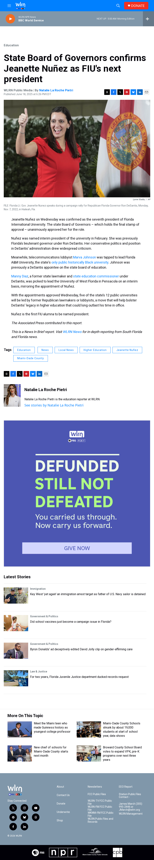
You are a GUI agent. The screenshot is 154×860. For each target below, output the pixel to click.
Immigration (38, 588)
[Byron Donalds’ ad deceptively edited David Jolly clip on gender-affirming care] (16, 651)
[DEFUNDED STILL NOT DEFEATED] (77, 493)
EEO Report (125, 786)
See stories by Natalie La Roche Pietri (54, 405)
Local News (66, 350)
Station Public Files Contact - (130, 796)
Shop (60, 820)
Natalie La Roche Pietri (56, 90)
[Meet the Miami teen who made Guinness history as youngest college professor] (20, 729)
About (60, 786)
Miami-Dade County (30, 358)
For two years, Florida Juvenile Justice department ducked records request (79, 677)
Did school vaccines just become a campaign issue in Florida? (70, 621)
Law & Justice (38, 671)
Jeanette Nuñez (127, 350)
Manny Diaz (19, 276)
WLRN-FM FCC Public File (100, 808)
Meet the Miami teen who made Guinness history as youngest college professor (52, 727)
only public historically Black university (79, 262)
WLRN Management (131, 813)
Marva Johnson (84, 257)
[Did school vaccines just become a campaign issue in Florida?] (16, 623)
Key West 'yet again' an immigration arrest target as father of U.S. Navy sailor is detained (88, 594)
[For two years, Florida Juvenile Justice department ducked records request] (16, 678)
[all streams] (148, 18)
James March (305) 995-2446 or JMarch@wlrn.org (130, 806)
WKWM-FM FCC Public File (100, 814)
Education (11, 45)
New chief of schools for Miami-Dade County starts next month (51, 751)
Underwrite (63, 812)
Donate (61, 803)
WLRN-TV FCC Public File (100, 802)
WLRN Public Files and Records (100, 820)
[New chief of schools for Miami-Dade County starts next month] (20, 753)
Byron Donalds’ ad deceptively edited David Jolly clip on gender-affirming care (81, 649)
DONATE (138, 6)
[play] (10, 19)
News (45, 350)
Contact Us (63, 795)
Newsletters (95, 786)
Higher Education (95, 350)
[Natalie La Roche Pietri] (12, 395)
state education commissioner (96, 276)
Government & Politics (44, 616)
